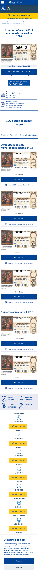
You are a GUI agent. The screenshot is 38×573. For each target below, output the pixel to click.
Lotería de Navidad (9, 22)
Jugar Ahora (20, 426)
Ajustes (19, 567)
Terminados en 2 (32, 22)
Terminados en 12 (6, 23)
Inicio (2, 22)
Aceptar (19, 561)
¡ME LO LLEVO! (19, 179)
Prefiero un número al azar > (19, 76)
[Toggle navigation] (2, 2)
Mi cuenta (3, 9)
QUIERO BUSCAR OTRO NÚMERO (19, 71)
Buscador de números (21, 22)
